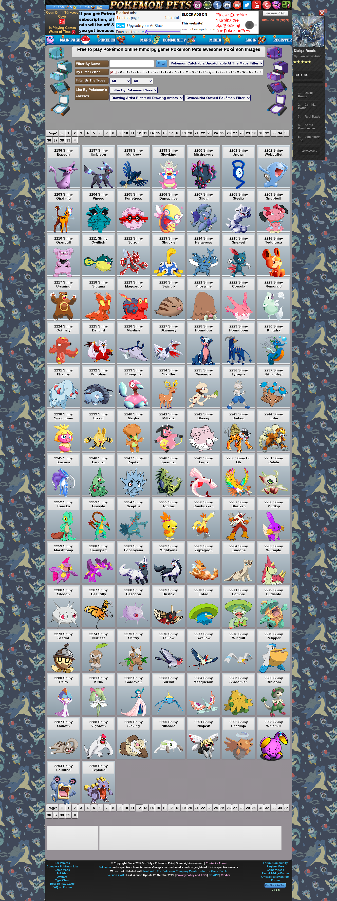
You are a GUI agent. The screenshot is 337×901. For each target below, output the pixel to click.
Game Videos (275, 869)
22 (203, 133)
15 (158, 133)
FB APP (214, 875)
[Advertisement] (169, 22)
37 (55, 140)
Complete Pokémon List (62, 866)
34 (280, 133)
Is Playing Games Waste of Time (62, 30)
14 (152, 133)
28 (241, 133)
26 (229, 133)
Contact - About (216, 863)
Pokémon (105, 867)
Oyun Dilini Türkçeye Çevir (62, 14)
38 (62, 140)
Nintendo (149, 871)
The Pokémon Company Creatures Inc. (182, 871)
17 (171, 133)
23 (209, 133)
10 (126, 133)
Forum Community (275, 862)
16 (165, 133)
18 (177, 133)
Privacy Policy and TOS (191, 875)
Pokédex (62, 873)
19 (184, 133)
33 (274, 133)
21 (197, 133)
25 (222, 133)
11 (132, 133)
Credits (225, 875)
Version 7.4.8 (275, 13)
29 (248, 133)
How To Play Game (62, 883)
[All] (113, 72)
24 (216, 133)
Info (99, 7)
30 (254, 133)
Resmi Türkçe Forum (275, 873)
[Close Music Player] (321, 13)
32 (267, 133)
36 (49, 140)
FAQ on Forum (62, 887)
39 (68, 140)
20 (190, 133)
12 (139, 133)
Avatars (62, 876)
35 (286, 133)
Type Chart (62, 880)
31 (261, 133)
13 (145, 133)
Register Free (275, 866)
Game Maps (62, 869)
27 (235, 133)
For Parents (62, 862)
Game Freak (219, 871)
